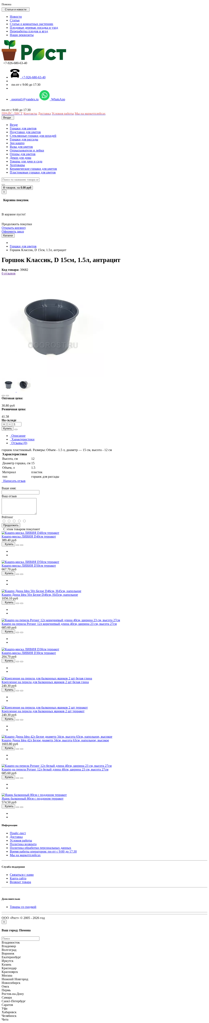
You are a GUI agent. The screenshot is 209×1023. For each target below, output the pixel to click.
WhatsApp (57, 99)
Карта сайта (18, 878)
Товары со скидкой (23, 907)
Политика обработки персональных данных (40, 848)
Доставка (16, 837)
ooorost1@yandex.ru (24, 99)
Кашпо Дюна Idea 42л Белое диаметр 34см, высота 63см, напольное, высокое (55, 740)
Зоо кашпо (17, 143)
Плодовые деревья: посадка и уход (34, 27)
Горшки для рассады (24, 139)
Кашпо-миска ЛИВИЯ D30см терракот (29, 653)
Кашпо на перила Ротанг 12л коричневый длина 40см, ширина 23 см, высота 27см (59, 624)
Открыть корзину (14, 227)
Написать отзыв (14, 481)
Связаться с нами (22, 874)
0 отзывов (9, 273)
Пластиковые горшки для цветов (33, 172)
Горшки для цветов (23, 128)
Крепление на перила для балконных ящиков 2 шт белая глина (45, 682)
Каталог (8, 235)
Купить (7, 428)
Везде (14, 124)
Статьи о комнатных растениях (31, 24)
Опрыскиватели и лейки (27, 150)
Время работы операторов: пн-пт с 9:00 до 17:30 (43, 851)
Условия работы (21, 840)
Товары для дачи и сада (26, 161)
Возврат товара (20, 882)
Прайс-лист (18, 833)
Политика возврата (23, 844)
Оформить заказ (13, 231)
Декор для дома (20, 157)
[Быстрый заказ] (16, 429)
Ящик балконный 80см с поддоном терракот (32, 798)
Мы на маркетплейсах (25, 855)
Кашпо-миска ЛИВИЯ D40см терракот (29, 536)
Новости (16, 16)
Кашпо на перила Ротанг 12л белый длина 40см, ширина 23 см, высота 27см (55, 769)
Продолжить (11, 525)
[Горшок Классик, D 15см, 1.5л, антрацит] (53, 376)
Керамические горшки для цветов (33, 168)
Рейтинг (7, 517)
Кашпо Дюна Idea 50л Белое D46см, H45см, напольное (40, 594)
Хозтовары (17, 165)
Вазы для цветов (21, 146)
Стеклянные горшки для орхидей (33, 135)
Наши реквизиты (22, 35)
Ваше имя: (9, 488)
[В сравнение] (7, 395)
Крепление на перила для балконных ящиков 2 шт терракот (43, 711)
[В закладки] (3, 395)
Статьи (15, 20)
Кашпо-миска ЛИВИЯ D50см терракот (29, 565)
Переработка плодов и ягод (29, 31)
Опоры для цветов (23, 154)
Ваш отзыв (9, 496)
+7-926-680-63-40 (33, 77)
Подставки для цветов (25, 132)
